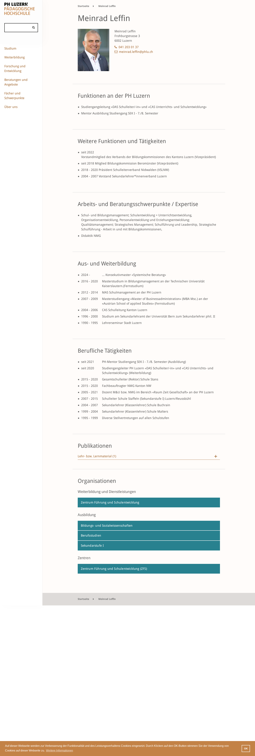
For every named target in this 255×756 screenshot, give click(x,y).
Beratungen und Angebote (16, 82)
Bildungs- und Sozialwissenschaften (107, 525)
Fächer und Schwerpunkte (14, 95)
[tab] (149, 457)
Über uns (11, 107)
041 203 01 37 (129, 47)
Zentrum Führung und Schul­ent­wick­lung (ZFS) (114, 568)
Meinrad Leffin (107, 6)
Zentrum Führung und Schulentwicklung (110, 502)
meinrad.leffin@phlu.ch (136, 52)
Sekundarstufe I (92, 545)
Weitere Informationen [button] (59, 750)
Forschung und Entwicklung (15, 68)
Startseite (83, 6)
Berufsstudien (91, 535)
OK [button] (246, 748)
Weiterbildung (14, 57)
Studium (10, 48)
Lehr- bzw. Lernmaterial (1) (97, 456)
